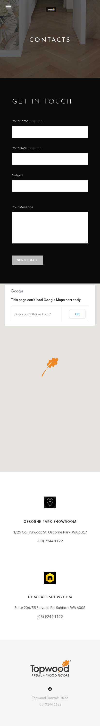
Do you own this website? (33, 314)
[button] (50, 368)
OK (77, 314)
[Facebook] (50, 690)
